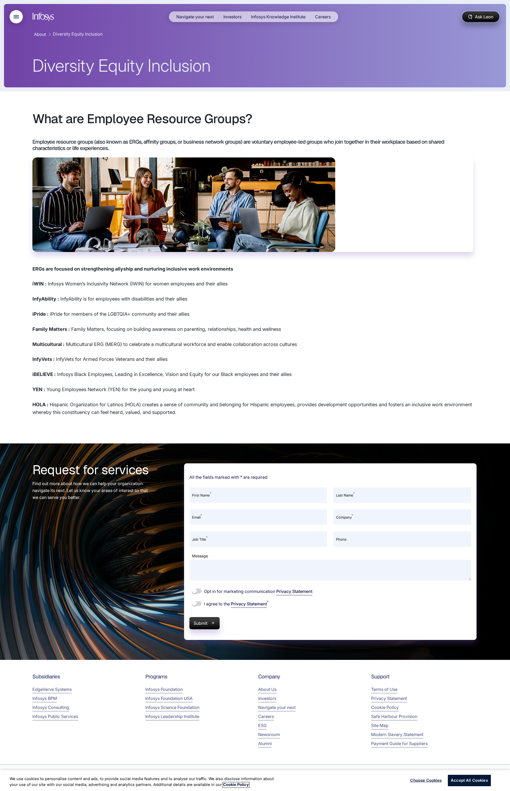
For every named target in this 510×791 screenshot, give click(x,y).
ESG (262, 725)
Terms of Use (384, 689)
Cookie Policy (385, 707)
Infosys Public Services (55, 716)
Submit (200, 623)
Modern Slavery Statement (397, 734)
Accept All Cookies (469, 780)
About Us (267, 689)
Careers (323, 16)
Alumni (265, 743)
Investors (232, 16)
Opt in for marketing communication (257, 591)
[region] (255, 780)
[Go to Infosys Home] (44, 17)
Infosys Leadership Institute (172, 716)
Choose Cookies (426, 780)
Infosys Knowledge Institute (278, 16)
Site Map (379, 725)
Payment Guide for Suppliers (399, 743)
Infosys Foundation (164, 689)
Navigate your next (195, 16)
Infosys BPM (44, 698)
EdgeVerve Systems (52, 689)
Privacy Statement (294, 591)
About (40, 34)
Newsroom (269, 734)
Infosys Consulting (50, 707)
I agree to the (235, 603)
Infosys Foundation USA (169, 698)
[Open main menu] (16, 16)
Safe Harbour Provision (394, 716)
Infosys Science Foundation (172, 707)
